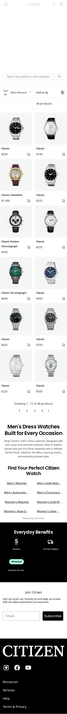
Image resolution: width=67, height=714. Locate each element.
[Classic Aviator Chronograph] (16, 222)
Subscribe (53, 616)
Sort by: (15, 92)
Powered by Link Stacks (34, 518)
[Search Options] (60, 76)
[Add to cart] (28, 154)
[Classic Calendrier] (16, 175)
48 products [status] (44, 103)
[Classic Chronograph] (16, 273)
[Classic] (16, 129)
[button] (11, 4)
